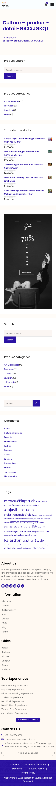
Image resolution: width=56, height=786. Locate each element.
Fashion (7, 445)
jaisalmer (27, 531)
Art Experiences (11, 101)
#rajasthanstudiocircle (17, 514)
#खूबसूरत (23, 518)
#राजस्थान (14, 522)
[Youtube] (18, 586)
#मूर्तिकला (6, 522)
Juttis (8, 373)
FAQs (4, 623)
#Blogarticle (26, 501)
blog (39, 527)
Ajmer (5, 665)
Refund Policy (28, 772)
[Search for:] (18, 403)
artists (33, 526)
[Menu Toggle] (52, 4)
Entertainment (10, 441)
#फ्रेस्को (28, 518)
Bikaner (6, 656)
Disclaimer (17, 768)
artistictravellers (22, 527)
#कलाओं (17, 518)
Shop (4, 614)
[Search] (36, 403)
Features (8, 450)
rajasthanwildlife (22, 545)
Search (10, 76)
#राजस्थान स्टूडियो (29, 522)
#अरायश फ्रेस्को (47, 515)
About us (6, 601)
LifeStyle (8, 458)
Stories (7, 467)
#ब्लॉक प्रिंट (47, 518)
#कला (12, 518)
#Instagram (16, 505)
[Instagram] (11, 586)
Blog (4, 627)
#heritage (7, 505)
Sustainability (9, 610)
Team (5, 631)
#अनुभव (40, 515)
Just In (7, 454)
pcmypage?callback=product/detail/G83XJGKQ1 (23, 39)
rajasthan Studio (33, 540)
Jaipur (5, 647)
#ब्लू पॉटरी (33, 518)
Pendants (10, 382)
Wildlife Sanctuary (25, 548)
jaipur (19, 531)
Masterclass (10, 463)
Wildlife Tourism (39, 548)
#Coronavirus (41, 501)
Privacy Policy (36, 768)
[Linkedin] (14, 586)
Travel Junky (10, 472)
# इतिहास (7, 518)
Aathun (41, 522)
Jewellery (8, 110)
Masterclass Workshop (23, 535)
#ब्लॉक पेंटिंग (40, 518)
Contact (14, 764)
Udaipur (47, 545)
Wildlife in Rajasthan (11, 548)
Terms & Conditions (35, 764)
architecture (8, 527)
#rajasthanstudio (19, 509)
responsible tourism (36, 545)
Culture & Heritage (13, 432)
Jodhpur (34, 531)
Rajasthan (12, 540)
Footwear (8, 105)
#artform (10, 501)
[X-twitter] (7, 586)
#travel (34, 515)
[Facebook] (3, 586)
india (13, 532)
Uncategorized (11, 476)
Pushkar (6, 669)
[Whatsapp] (22, 586)
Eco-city (8, 437)
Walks (7, 114)
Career (5, 618)
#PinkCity (36, 505)
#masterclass (27, 505)
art (15, 527)
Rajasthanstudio (10, 545)
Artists (7, 428)
